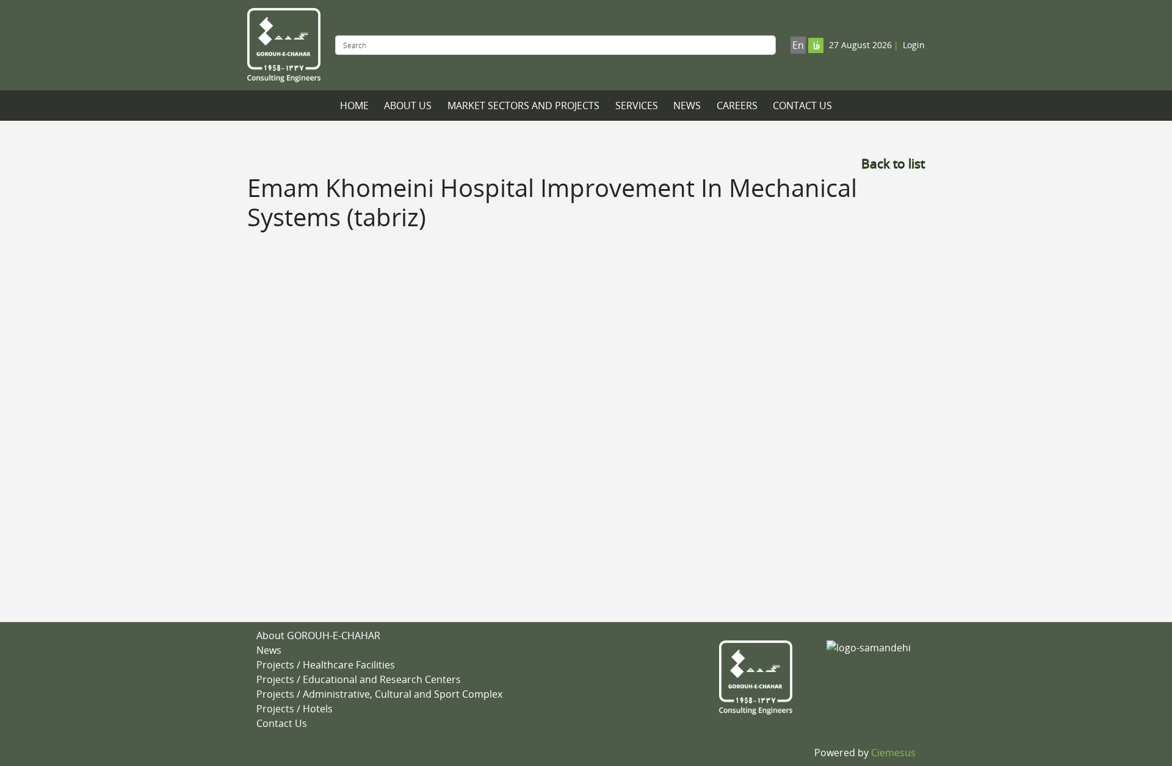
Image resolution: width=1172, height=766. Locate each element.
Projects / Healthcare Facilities (325, 664)
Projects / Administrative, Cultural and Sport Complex (379, 694)
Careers (737, 105)
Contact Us (802, 105)
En (798, 45)
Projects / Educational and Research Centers (358, 679)
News (687, 105)
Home (354, 105)
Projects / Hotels (294, 708)
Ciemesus (893, 752)
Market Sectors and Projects (523, 105)
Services (636, 105)
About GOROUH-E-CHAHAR (318, 635)
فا (816, 47)
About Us (408, 105)
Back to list (893, 163)
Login (914, 45)
